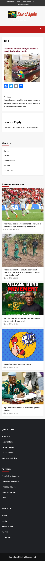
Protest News (23, 4)
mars (6, 229)
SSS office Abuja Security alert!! (17, 364)
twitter (7, 165)
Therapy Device (9, 487)
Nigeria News (7, 442)
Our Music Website (10, 481)
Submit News (9, 160)
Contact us (8, 170)
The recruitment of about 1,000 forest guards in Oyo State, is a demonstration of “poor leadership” (22, 272)
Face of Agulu (8, 447)
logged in (18, 127)
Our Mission (26, 1)
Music (6, 156)
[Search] (40, 29)
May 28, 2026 (14, 324)
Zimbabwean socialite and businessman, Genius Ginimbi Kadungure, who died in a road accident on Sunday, (22, 102)
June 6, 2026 (14, 278)
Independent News (10, 458)
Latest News (7, 453)
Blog (18, 1)
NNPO (4, 498)
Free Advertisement (11, 476)
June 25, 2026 (14, 229)
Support (36, 1)
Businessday (7, 436)
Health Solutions (9, 492)
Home (6, 151)
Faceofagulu (10, 1)
